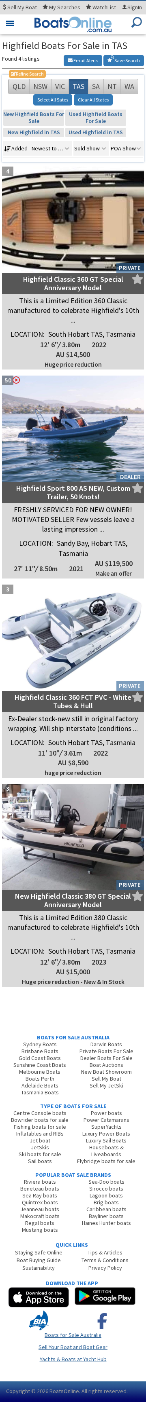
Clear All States (93, 100)
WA (129, 86)
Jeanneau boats (39, 1209)
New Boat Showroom (106, 1071)
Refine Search (27, 74)
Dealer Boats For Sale (106, 1058)
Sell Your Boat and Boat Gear (73, 1347)
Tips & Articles (105, 1252)
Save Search (127, 60)
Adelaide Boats (39, 1085)
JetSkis (40, 1147)
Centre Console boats (40, 1113)
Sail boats (40, 1161)
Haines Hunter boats (106, 1223)
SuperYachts (106, 1126)
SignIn (134, 7)
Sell (21, 7)
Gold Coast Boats (40, 1058)
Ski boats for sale (40, 1154)
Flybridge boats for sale (106, 1161)
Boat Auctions (106, 1064)
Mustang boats (40, 1229)
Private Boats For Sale (106, 1051)
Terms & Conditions (105, 1260)
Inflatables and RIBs (40, 1133)
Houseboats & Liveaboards (106, 1151)
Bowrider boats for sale (40, 1119)
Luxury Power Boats (106, 1133)
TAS (78, 86)
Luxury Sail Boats (106, 1140)
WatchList (104, 7)
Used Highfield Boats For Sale (95, 117)
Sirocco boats (106, 1188)
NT (112, 86)
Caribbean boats (106, 1209)
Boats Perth (40, 1078)
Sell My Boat (106, 1078)
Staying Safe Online (38, 1252)
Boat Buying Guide (39, 1260)
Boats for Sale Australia (73, 1335)
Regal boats (39, 1223)
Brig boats (106, 1202)
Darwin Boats (106, 1044)
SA (96, 86)
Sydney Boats (40, 1044)
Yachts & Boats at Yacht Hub (73, 1359)
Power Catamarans (106, 1119)
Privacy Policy (105, 1267)
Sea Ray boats (39, 1195)
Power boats (106, 1113)
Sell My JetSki (106, 1085)
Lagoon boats (106, 1195)
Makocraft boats (40, 1216)
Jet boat (40, 1140)
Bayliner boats (106, 1216)
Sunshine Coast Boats (39, 1064)
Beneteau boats (39, 1188)
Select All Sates (52, 100)
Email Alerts (85, 60)
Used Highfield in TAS (96, 132)
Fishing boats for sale (40, 1126)
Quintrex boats (40, 1202)
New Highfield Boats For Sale (33, 117)
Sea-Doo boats (106, 1181)
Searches (64, 7)
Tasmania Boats (40, 1092)
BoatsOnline (64, 1391)
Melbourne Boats (39, 1071)
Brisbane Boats (39, 1051)
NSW (40, 86)
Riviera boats (40, 1181)
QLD (19, 86)
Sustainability (38, 1267)
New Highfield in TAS (34, 132)
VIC (60, 86)
